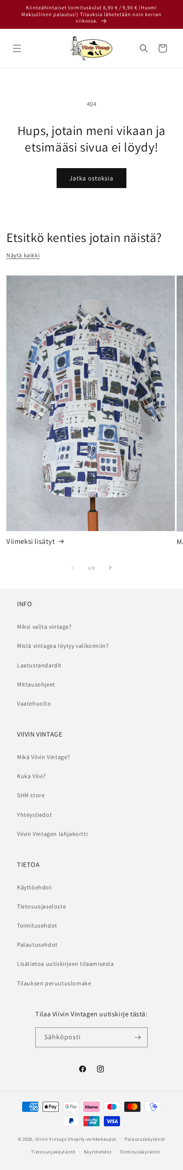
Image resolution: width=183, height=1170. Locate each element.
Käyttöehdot (34, 887)
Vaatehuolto (34, 703)
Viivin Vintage (51, 1139)
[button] (17, 48)
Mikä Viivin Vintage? (43, 757)
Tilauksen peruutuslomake (54, 983)
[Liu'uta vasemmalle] (72, 567)
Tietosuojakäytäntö (53, 1152)
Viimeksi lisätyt (30, 541)
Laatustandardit (39, 665)
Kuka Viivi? (31, 776)
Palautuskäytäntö (145, 1139)
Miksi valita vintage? (44, 626)
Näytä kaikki (23, 255)
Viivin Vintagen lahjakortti (52, 834)
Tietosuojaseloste (41, 906)
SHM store (31, 795)
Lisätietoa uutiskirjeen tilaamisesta (65, 964)
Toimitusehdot (37, 925)
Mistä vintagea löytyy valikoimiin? (63, 646)
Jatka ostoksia (91, 178)
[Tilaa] (138, 1037)
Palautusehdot (37, 944)
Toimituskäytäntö (140, 1152)
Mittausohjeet (36, 684)
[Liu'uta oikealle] (110, 567)
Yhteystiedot (34, 814)
